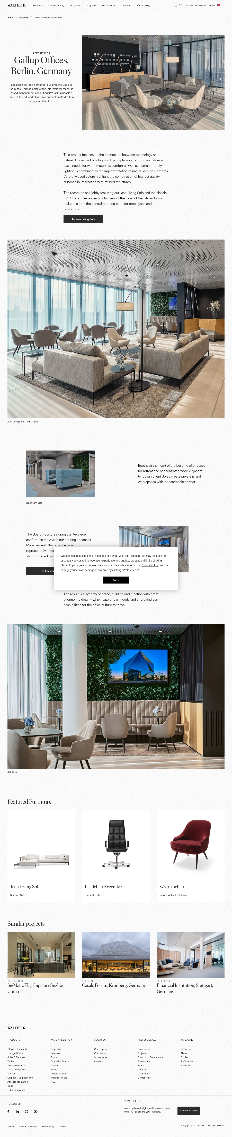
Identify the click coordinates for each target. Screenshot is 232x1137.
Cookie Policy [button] (149, 565)
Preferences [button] (130, 570)
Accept (116, 580)
